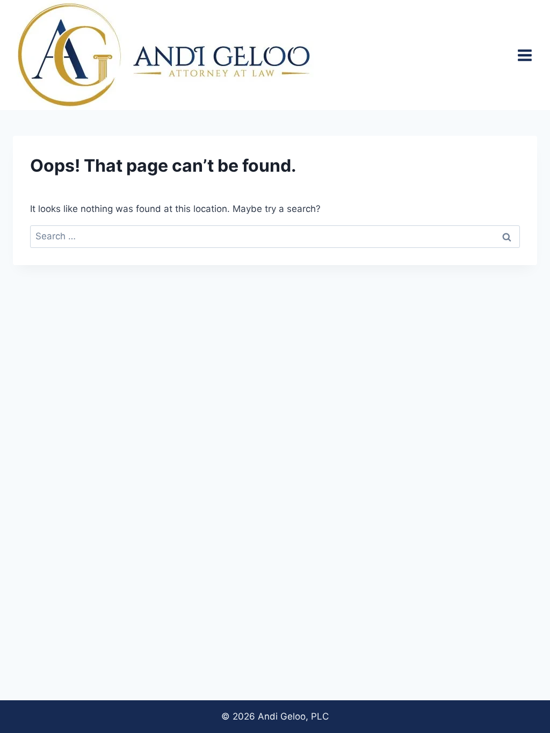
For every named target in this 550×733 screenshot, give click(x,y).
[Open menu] (524, 55)
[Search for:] (275, 236)
